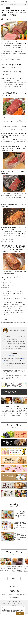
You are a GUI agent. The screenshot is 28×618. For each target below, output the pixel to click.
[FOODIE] (10, 19)
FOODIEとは (8, 601)
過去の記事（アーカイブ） (17, 601)
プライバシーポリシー (12, 603)
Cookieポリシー (21, 603)
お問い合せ (14, 605)
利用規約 (4, 603)
